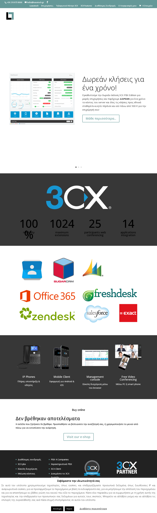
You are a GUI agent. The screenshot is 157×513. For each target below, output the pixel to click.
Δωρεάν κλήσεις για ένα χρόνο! (113, 83)
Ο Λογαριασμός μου (127, 6)
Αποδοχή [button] (57, 508)
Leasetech (34, 6)
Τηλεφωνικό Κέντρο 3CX (67, 6)
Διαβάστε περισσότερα (93, 508)
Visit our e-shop (78, 437)
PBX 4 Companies (60, 459)
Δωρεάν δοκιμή (142, 16)
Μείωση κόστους (26, 473)
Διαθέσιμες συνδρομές (29, 459)
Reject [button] (69, 508)
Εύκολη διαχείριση (27, 468)
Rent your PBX (120, 16)
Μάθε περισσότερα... (101, 118)
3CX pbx (22, 464)
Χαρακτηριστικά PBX (61, 464)
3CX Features (86, 6)
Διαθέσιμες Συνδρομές (105, 6)
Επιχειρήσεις (47, 6)
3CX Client (56, 468)
